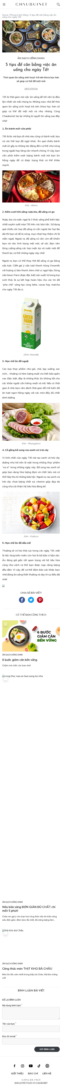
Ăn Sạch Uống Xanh (31, 58)
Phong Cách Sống (19, 15)
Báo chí (33, 1073)
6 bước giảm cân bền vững (19, 660)
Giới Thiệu (17, 1073)
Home (5, 15)
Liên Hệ (46, 1073)
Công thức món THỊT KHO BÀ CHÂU (27, 968)
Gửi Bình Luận (47, 1049)
